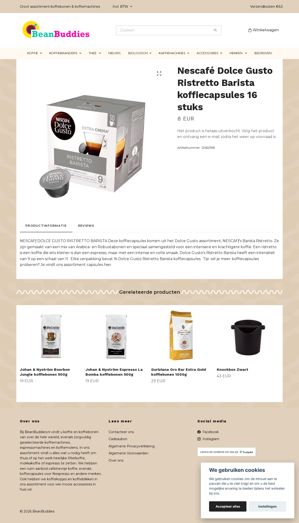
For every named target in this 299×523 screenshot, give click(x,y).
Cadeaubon (118, 439)
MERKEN (236, 53)
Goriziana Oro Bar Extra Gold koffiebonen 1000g (178, 372)
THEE (93, 53)
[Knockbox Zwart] (248, 334)
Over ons (116, 460)
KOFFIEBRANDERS (63, 53)
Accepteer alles (228, 506)
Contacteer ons (121, 432)
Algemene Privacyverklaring (132, 446)
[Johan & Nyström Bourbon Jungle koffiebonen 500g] (51, 334)
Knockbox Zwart (232, 369)
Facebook (210, 432)
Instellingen (267, 506)
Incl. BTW (121, 6)
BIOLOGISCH (138, 53)
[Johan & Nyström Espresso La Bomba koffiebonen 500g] (116, 334)
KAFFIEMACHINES (172, 53)
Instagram (210, 439)
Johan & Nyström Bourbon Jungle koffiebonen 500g (45, 372)
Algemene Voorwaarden (128, 453)
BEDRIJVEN (263, 53)
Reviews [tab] (86, 225)
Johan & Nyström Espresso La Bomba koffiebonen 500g (114, 372)
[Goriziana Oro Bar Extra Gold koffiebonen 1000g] (182, 334)
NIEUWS (114, 53)
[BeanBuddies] (85, 30)
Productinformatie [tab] (46, 225)
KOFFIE (32, 53)
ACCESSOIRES (207, 53)
